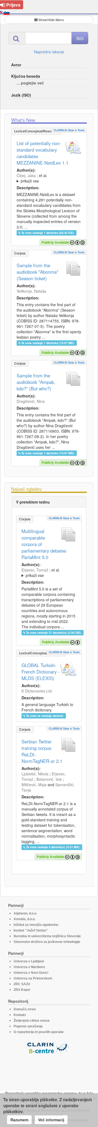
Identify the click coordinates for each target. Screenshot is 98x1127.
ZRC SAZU (22, 984)
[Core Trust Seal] (49, 1069)
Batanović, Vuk (49, 779)
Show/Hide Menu (51, 19)
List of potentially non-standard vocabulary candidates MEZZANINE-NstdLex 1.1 (42, 153)
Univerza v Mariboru (29, 967)
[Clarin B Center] (49, 1047)
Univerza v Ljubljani (29, 961)
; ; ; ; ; (47, 178)
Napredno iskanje (49, 51)
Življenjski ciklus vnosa (32, 1021)
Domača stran (25, 1009)
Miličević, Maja (34, 784)
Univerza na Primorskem (33, 978)
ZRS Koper (22, 990)
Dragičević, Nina (31, 401)
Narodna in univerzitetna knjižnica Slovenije (47, 936)
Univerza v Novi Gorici (31, 973)
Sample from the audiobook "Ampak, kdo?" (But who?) (36, 382)
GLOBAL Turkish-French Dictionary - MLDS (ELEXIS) (41, 671)
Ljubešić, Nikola (35, 773)
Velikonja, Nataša (31, 291)
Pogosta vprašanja (28, 1026)
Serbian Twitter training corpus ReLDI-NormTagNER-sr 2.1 (42, 751)
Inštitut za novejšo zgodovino (36, 925)
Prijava (13, 5)
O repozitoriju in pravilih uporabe (39, 1032)
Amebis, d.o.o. (24, 919)
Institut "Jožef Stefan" (31, 930)
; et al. (32, 178)
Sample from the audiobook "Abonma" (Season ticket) (37, 272)
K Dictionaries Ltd (37, 691)
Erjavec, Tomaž (35, 570)
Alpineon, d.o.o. (25, 913)
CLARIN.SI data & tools (69, 130)
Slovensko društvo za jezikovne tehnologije (47, 942)
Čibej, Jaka (26, 175)
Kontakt (20, 1015)
